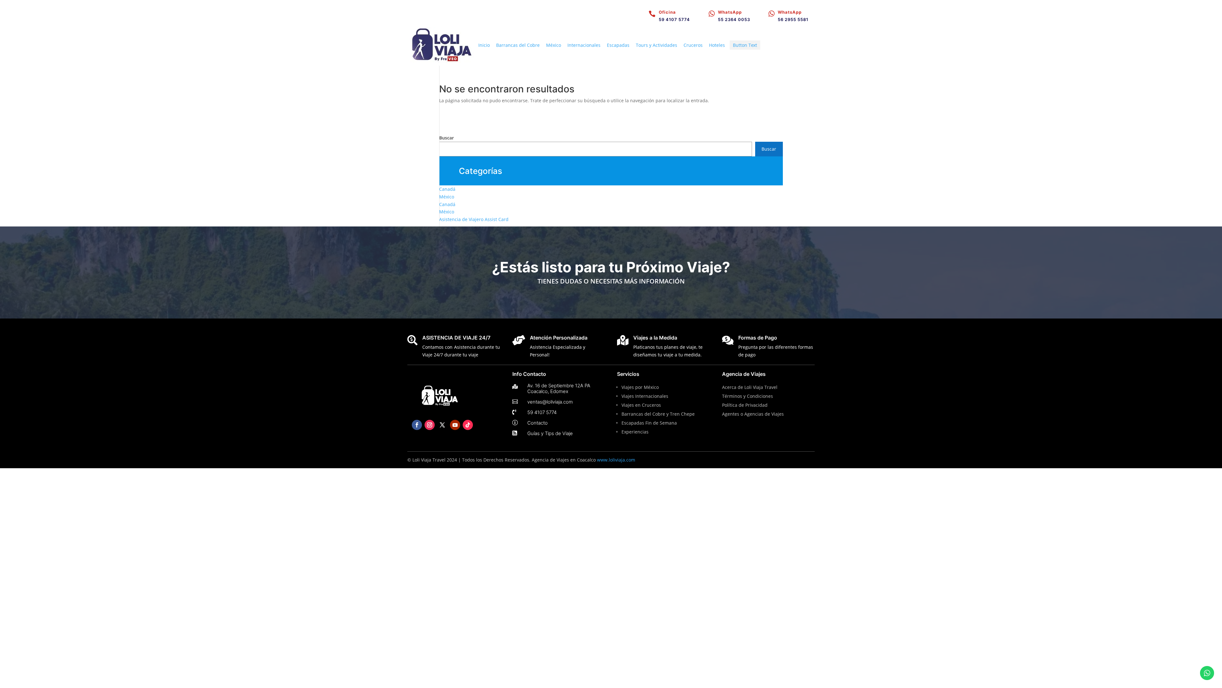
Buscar (446, 138)
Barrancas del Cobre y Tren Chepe (658, 414)
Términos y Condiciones (747, 396)
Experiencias (635, 432)
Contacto (537, 423)
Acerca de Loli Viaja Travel (749, 387)
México (553, 45)
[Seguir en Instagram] (430, 425)
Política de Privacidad (745, 405)
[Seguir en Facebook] (417, 425)
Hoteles (717, 45)
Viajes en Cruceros (641, 405)
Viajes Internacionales (645, 396)
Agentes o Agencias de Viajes (753, 414)
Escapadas (618, 45)
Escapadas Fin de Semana (650, 423)
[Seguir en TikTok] (468, 425)
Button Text (745, 45)
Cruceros (693, 45)
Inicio (484, 45)
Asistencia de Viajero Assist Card (474, 219)
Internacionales (583, 45)
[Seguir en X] (442, 425)
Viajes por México (640, 387)
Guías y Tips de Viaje (550, 433)
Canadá (447, 189)
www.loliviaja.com (616, 460)
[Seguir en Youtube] (455, 425)
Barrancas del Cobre (518, 45)
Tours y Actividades (656, 45)
